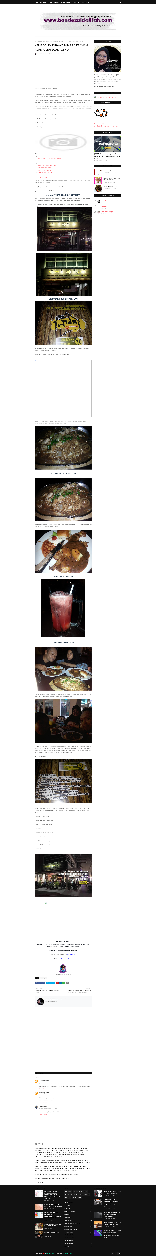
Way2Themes (50, 1253)
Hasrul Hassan (106, 201)
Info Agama (68, 1191)
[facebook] (112, 1253)
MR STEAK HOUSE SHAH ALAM (47, 165)
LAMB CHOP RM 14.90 (44, 170)
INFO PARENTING (84, 1194)
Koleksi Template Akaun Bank (111, 170)
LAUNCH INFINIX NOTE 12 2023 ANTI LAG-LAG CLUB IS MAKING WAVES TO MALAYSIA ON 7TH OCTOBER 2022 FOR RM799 (112, 1234)
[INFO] (107, 144)
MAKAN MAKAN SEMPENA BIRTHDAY (49, 158)
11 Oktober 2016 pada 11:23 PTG (49, 1083)
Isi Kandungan (39, 154)
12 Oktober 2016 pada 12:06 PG (49, 1095)
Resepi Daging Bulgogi (110, 186)
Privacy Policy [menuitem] (66, 2)
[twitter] (116, 1253)
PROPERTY (78, 1214)
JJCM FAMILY (46, 41)
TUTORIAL (78, 1246)
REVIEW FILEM (78, 1220)
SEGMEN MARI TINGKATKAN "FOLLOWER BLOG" (111, 179)
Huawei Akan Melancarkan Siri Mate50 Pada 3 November (112, 1223)
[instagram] (119, 1253)
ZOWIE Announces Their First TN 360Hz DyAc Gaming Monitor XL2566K (111, 1214)
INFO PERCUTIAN (77, 1197)
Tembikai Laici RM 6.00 (44, 172)
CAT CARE (67, 1197)
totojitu (104, 206)
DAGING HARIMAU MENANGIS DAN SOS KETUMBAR (52, 1225)
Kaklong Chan (44, 1093)
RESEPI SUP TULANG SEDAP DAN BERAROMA (51, 1233)
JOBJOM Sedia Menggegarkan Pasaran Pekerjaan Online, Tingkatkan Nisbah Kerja (107, 156)
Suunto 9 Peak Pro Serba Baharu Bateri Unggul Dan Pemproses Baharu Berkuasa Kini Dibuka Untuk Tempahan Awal (111, 1203)
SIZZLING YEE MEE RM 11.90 (46, 168)
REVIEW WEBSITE (78, 1244)
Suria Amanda (44, 1081)
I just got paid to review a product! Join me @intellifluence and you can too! (107, 125)
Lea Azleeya (43, 1106)
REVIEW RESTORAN (78, 1235)
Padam (45, 1089)
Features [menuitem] (43, 2)
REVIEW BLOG (78, 1217)
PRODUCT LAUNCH (78, 1211)
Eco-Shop (78, 1208)
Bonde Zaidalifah (42, 54)
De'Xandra (78, 1205)
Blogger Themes (67, 1253)
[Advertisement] (63, 70)
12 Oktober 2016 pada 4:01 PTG (49, 1108)
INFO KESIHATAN (77, 1191)
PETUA (67, 1194)
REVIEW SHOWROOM (78, 1238)
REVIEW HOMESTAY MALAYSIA (78, 1223)
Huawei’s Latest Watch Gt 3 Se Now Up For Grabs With (112, 1192)
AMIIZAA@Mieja (107, 212)
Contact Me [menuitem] (85, 2)
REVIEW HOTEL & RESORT (78, 1229)
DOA (85, 1191)
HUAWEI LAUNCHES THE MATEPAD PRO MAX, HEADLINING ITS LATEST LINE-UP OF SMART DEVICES (52, 1215)
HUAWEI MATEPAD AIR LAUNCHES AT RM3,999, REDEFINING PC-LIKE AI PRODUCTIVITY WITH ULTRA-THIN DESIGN (52, 1194)
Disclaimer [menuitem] (76, 2)
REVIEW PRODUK (78, 1232)
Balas (40, 1089)
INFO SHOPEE (74, 1194)
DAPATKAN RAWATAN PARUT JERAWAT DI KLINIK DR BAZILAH (53, 1205)
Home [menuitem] (36, 2)
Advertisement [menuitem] (54, 2)
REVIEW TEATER (78, 1241)
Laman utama (38, 41)
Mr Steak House (42, 177)
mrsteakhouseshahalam (64, 958)
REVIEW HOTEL (78, 1226)
